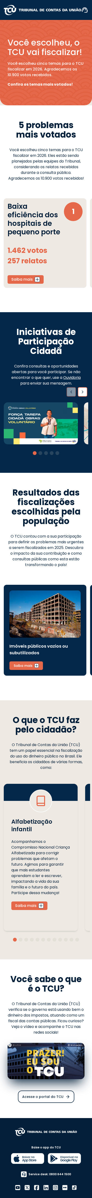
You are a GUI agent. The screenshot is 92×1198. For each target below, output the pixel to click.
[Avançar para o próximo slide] (82, 392)
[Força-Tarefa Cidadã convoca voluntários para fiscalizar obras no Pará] (41, 423)
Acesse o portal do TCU (42, 1096)
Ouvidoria (72, 377)
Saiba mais (22, 279)
